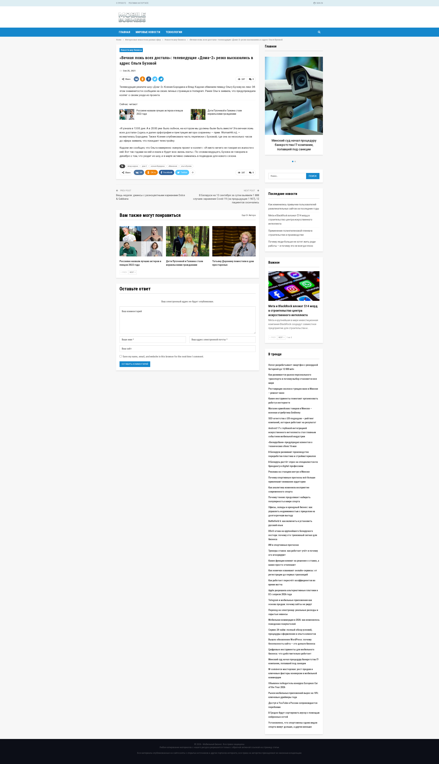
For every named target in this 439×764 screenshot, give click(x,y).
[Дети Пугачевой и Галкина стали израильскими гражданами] (198, 114)
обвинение (173, 166)
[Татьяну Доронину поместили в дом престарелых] (234, 241)
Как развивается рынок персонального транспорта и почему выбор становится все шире (292, 378)
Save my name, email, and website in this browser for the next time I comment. (163, 356)
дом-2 (144, 166)
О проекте (121, 3)
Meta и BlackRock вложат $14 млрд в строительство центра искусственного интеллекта (290, 219)
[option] (294, 107)
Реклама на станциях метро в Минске (289, 471)
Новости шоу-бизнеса (131, 50)
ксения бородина (158, 166)
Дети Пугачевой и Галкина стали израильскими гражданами (225, 112)
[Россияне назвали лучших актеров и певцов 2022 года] (127, 114)
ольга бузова (186, 166)
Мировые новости (148, 32)
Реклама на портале (139, 3)
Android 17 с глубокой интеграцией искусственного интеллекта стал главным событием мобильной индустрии (292, 432)
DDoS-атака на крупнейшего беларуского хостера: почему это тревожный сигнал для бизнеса (292, 535)
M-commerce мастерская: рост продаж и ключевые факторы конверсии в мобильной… (294, 145)
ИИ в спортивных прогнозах (283, 545)
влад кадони (133, 166)
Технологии (174, 32)
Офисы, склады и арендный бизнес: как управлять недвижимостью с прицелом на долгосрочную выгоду (291, 511)
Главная (124, 32)
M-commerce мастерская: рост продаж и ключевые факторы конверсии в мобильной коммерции (292, 673)
